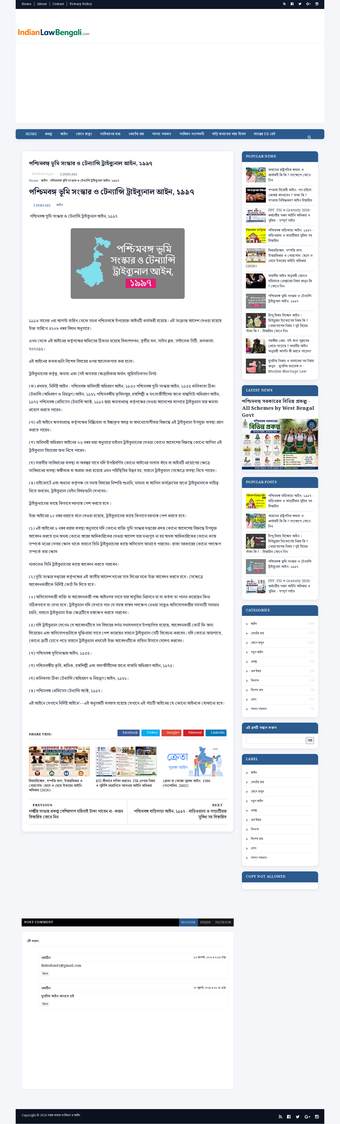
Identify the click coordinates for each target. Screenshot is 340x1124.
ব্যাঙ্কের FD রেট (264, 134)
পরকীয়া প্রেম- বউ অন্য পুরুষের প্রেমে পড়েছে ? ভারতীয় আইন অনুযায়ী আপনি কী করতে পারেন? (289, 346)
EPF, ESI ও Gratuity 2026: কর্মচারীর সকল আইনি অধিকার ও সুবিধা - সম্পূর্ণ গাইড (289, 215)
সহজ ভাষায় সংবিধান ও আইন (64, 1115)
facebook (223, 922)
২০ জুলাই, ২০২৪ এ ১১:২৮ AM (210, 988)
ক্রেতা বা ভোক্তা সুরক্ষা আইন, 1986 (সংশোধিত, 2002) (186, 783)
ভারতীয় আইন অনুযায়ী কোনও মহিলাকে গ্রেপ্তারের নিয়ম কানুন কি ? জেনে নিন (290, 281)
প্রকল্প (48, 134)
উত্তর (45, 974)
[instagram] (317, 4)
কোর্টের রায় (136, 134)
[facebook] (292, 4)
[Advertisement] (170, 80)
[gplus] (308, 4)
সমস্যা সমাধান (161, 134)
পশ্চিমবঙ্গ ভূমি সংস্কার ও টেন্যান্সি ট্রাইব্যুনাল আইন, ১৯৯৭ (90, 163)
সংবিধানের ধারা (110, 134)
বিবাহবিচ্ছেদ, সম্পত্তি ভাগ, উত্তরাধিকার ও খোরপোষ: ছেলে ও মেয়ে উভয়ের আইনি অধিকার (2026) (55, 785)
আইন (64, 134)
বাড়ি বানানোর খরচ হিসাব (229, 134)
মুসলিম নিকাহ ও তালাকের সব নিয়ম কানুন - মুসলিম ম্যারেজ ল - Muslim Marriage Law (291, 366)
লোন (253, 699)
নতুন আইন (257, 652)
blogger (188, 922)
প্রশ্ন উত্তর (256, 671)
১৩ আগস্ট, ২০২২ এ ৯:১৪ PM (210, 957)
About (42, 4)
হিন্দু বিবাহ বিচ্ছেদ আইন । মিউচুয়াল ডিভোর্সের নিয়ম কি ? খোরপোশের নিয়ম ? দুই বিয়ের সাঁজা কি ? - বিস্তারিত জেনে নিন (277, 323)
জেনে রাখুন (84, 134)
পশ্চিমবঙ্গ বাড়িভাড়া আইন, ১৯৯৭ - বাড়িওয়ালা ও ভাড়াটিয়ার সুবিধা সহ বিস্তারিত (291, 236)
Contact (58, 4)
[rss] (284, 4)
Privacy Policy (81, 4)
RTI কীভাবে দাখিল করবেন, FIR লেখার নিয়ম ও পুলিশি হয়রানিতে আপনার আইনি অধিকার (125, 783)
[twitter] (299, 4)
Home (26, 4)
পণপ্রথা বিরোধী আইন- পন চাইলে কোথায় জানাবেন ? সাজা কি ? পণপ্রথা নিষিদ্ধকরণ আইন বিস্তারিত (290, 195)
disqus (205, 922)
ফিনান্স (255, 680)
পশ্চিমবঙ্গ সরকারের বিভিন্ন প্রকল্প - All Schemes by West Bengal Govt (278, 408)
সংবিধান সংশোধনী (191, 134)
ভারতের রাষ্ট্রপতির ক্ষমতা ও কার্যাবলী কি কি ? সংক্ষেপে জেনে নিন (289, 175)
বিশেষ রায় (257, 690)
